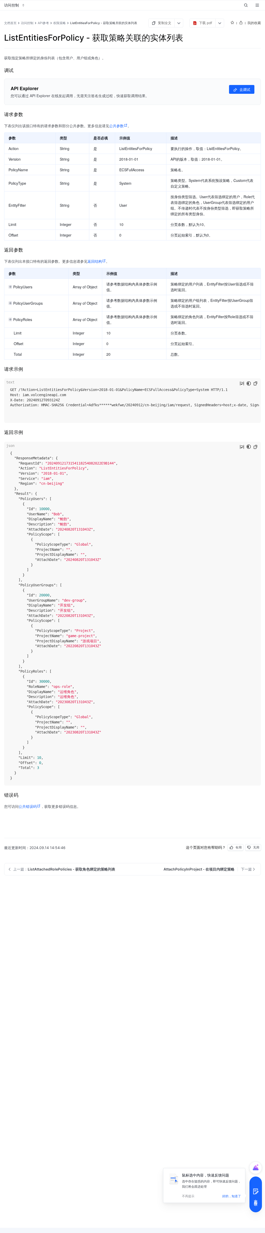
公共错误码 (28, 806)
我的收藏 (254, 23)
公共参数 (116, 125)
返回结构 (94, 261)
